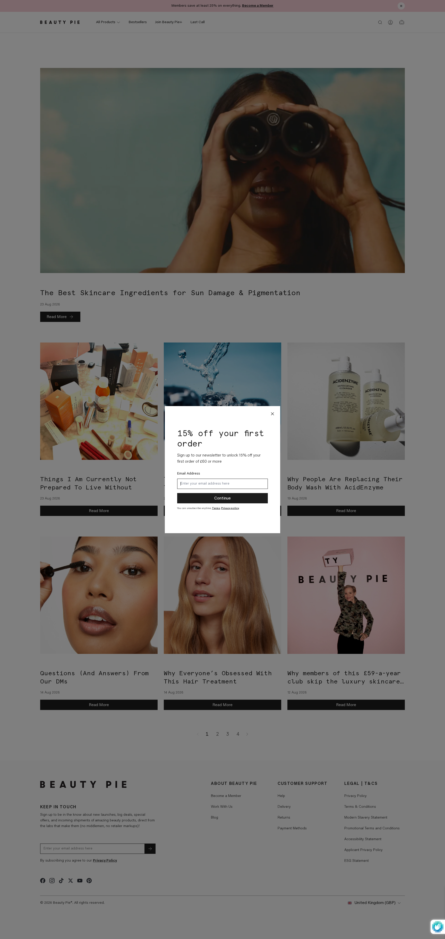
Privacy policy (230, 508)
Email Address (188, 474)
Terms (216, 508)
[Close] (272, 413)
